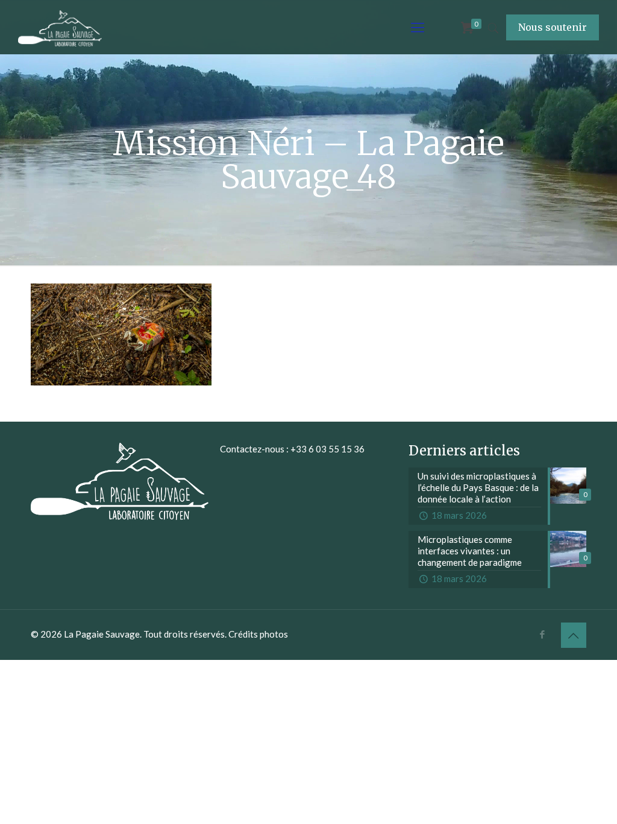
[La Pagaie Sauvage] (60, 27)
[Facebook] (542, 634)
